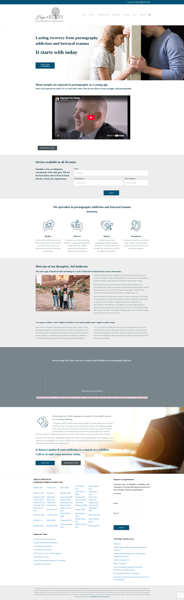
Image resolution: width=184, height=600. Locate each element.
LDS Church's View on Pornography (47, 553)
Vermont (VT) (94, 505)
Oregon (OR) (80, 509)
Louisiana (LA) (52, 515)
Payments (142, 15)
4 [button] (42, 387)
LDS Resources (116, 15)
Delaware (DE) (39, 515)
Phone (116, 513)
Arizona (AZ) (38, 500)
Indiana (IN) (51, 503)
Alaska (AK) (37, 487)
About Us (117, 544)
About (84, 15)
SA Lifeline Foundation (42, 564)
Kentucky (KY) (52, 509)
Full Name (118, 493)
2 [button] (42, 382)
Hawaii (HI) (51, 487)
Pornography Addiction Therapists (126, 573)
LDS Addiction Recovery (42, 550)
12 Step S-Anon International (44, 539)
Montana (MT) (65, 505)
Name (76, 169)
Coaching (126, 15)
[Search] (149, 14)
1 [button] (42, 379)
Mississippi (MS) (66, 503)
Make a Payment (120, 563)
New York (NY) (80, 500)
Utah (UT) (92, 500)
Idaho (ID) (50, 497)
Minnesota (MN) (66, 497)
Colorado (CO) (39, 505)
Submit (121, 527)
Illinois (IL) (51, 500)
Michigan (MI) (65, 493)
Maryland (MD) (52, 526)
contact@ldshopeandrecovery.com (100, 596)
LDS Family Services (41, 557)
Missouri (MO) (65, 500)
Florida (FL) (37, 520)
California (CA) (39, 503)
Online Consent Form (122, 560)
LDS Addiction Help (103, 15)
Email (116, 503)
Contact (134, 15)
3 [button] (42, 384)
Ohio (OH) (79, 503)
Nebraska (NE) (66, 520)
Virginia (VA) (93, 503)
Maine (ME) (64, 487)
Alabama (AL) (38, 493)
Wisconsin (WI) (94, 515)
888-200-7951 (145, 2)
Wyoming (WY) (94, 526)
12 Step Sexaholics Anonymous (45, 543)
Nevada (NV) (80, 497)
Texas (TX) (93, 497)
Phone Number (130, 178)
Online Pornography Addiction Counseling (49, 560)
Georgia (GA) (38, 526)
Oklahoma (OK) (81, 505)
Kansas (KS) (51, 505)
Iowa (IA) (50, 493)
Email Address (79, 178)
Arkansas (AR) (39, 497)
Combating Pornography (42, 546)
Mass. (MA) (51, 520)
